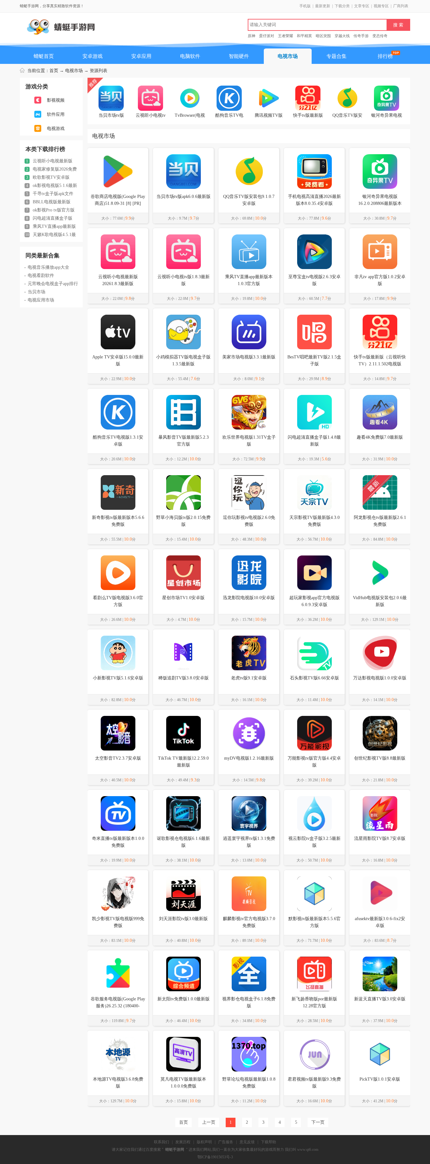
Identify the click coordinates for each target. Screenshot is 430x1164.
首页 (53, 70)
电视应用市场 (41, 300)
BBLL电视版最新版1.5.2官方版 (48, 202)
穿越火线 (342, 36)
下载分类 (342, 6)
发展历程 (182, 1142)
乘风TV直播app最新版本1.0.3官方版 (50, 226)
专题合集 (336, 56)
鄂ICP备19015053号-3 (215, 1157)
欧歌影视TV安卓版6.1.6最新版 (47, 177)
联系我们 (161, 1142)
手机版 (305, 6)
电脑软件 (190, 56)
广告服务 (225, 1142)
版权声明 (204, 1142)
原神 (251, 36)
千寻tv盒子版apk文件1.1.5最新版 (49, 193)
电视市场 (288, 56)
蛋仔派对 (266, 36)
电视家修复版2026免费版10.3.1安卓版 (51, 169)
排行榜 (385, 56)
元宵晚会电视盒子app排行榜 (51, 283)
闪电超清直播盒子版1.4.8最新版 (48, 218)
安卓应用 (141, 56)
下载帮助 (268, 1142)
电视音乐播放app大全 (48, 267)
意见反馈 (247, 1142)
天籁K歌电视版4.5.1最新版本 (50, 234)
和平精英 (304, 36)
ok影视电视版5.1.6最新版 (51, 185)
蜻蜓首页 (44, 56)
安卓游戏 (92, 56)
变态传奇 (380, 36)
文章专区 (361, 6)
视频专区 (381, 6)
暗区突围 (323, 36)
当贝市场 (36, 292)
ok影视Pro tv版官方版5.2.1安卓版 (50, 210)
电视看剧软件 (41, 275)
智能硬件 (239, 56)
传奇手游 (361, 36)
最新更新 (322, 6)
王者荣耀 (285, 36)
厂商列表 (400, 6)
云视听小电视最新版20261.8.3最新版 (48, 161)
